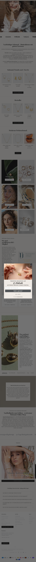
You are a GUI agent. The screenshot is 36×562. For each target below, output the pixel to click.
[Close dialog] (31, 265)
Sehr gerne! (18, 291)
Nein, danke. (18, 294)
